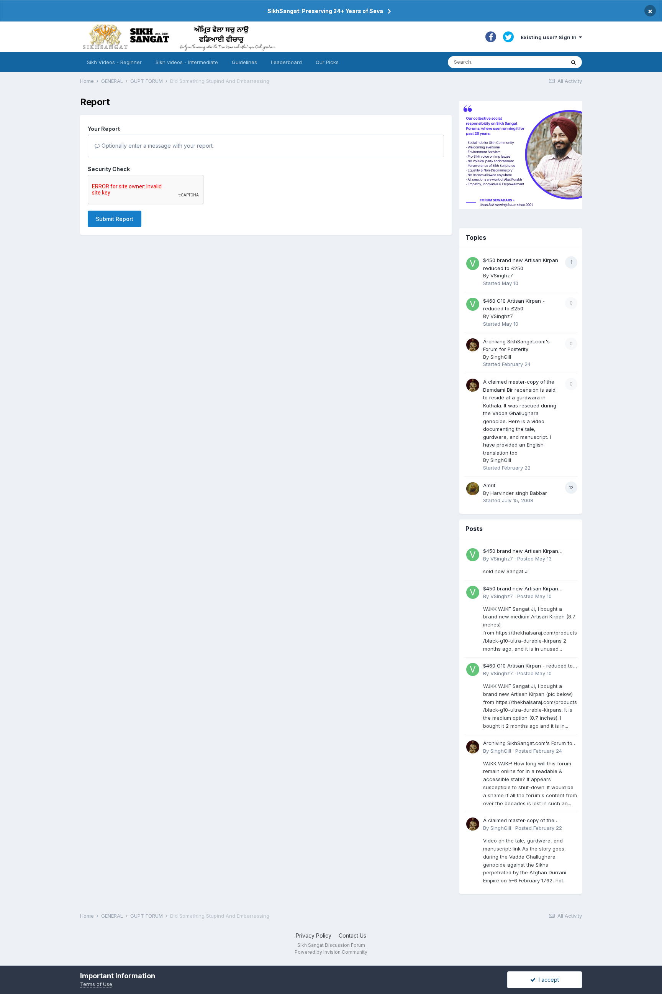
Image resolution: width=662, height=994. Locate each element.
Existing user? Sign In (550, 37)
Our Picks (327, 62)
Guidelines (244, 62)
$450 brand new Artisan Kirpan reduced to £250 (520, 551)
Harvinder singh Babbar (518, 493)
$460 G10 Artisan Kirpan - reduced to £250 (528, 666)
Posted (534, 559)
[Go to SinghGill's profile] (472, 344)
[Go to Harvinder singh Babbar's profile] (472, 488)
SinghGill (500, 357)
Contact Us (352, 935)
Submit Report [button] (114, 219)
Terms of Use (96, 984)
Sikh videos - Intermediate (187, 62)
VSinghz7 (501, 275)
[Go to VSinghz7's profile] (472, 263)
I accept (547, 979)
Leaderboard (286, 62)
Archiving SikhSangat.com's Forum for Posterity (528, 743)
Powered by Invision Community (331, 952)
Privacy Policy (313, 935)
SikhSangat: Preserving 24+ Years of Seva (325, 11)
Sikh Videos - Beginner (114, 62)
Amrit (489, 485)
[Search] (573, 62)
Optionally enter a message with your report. (157, 145)
